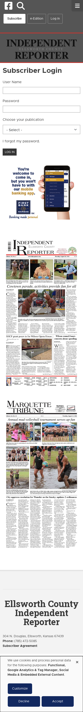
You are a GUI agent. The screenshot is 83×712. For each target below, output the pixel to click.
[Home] (41, 47)
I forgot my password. (21, 141)
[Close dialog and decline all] (77, 660)
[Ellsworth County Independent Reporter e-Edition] (41, 312)
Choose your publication (23, 119)
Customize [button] (20, 688)
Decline (23, 701)
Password (11, 101)
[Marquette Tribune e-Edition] (41, 473)
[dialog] (41, 684)
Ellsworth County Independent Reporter (42, 613)
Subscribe (14, 18)
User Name (12, 82)
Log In (55, 18)
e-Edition (36, 18)
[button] (21, 6)
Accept (57, 701)
